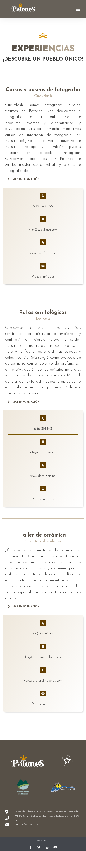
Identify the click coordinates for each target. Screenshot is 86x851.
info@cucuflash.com (43, 230)
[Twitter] (38, 847)
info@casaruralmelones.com (43, 657)
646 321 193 (43, 429)
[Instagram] (47, 847)
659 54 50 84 (43, 634)
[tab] (43, 181)
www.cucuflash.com (43, 253)
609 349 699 (43, 206)
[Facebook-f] (30, 847)
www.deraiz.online (43, 476)
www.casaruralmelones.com (43, 680)
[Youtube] (55, 847)
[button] (78, 8)
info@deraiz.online (43, 452)
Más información (26, 179)
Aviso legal (43, 840)
